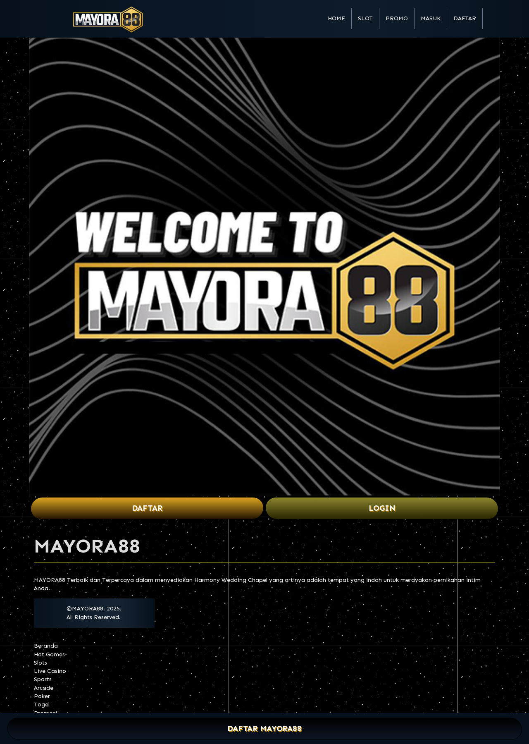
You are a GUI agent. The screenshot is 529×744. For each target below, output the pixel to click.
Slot (365, 18)
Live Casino (50, 671)
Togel (42, 704)
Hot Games (49, 654)
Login (382, 508)
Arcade (43, 687)
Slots (40, 662)
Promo (397, 18)
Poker (42, 696)
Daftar (464, 18)
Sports (43, 679)
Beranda (46, 645)
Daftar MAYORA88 (264, 729)
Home (336, 18)
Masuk (431, 18)
